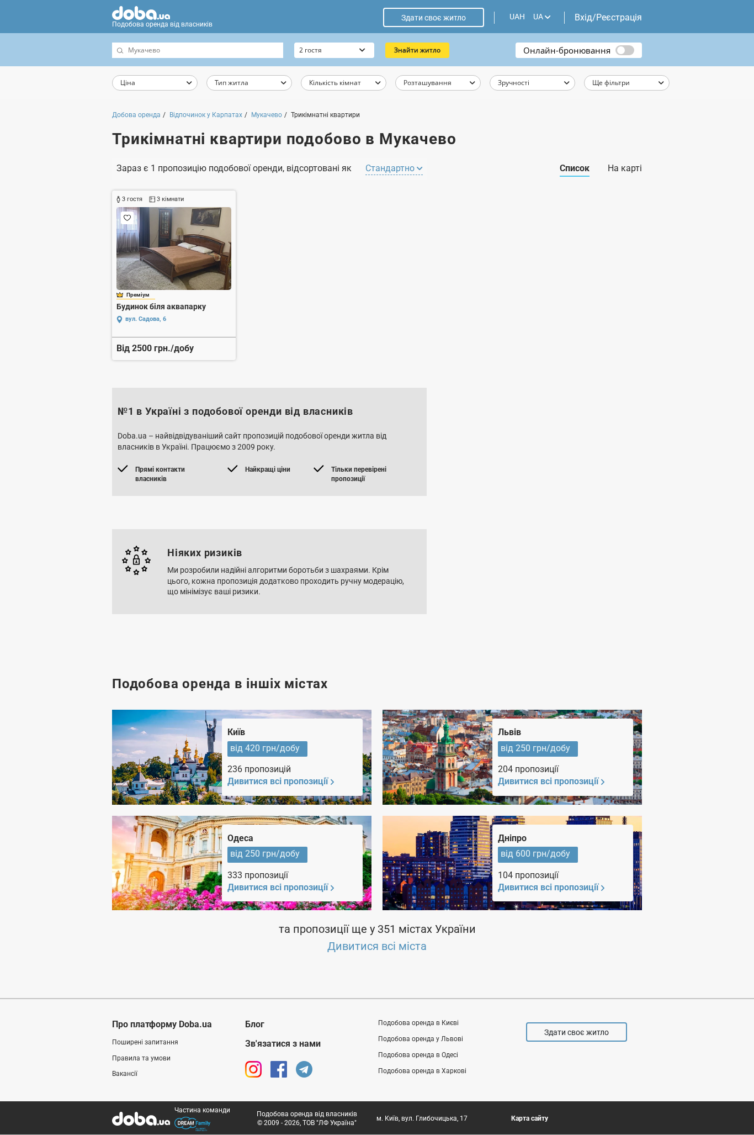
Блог (254, 1024)
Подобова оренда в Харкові (422, 1071)
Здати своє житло (433, 17)
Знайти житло (417, 50)
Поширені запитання (145, 1042)
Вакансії (124, 1074)
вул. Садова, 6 (145, 319)
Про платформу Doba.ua (162, 1024)
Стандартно (391, 168)
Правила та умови (141, 1058)
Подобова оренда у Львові (420, 1039)
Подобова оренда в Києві (418, 1023)
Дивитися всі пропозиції (277, 781)
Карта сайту (529, 1118)
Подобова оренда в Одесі (418, 1055)
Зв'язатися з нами (283, 1043)
